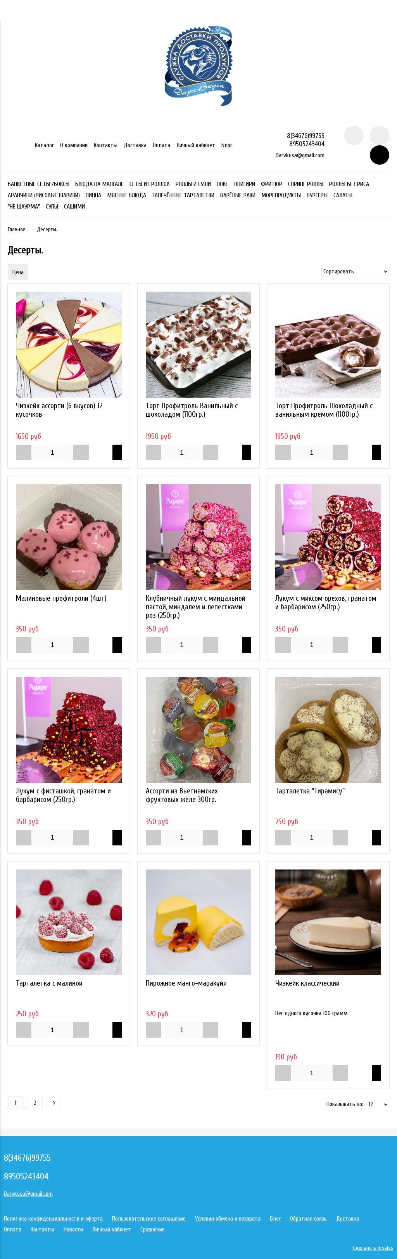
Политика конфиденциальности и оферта (53, 1218)
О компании (74, 145)
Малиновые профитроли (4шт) (61, 598)
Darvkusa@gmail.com (300, 155)
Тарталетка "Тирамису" (310, 791)
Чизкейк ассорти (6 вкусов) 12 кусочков (59, 410)
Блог (226, 145)
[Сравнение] (379, 135)
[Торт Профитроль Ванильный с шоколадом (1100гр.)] (199, 345)
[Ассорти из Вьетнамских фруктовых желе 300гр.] (199, 730)
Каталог (44, 145)
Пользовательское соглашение (149, 1218)
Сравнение (152, 1229)
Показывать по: (344, 1104)
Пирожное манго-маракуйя (186, 983)
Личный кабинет (195, 145)
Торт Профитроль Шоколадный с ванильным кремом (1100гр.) (324, 410)
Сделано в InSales (373, 1248)
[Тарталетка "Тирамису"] (328, 730)
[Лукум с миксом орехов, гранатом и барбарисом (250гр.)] (328, 537)
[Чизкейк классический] (328, 922)
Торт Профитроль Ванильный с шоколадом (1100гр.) (192, 410)
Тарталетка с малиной (49, 983)
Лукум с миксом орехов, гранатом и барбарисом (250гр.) (325, 602)
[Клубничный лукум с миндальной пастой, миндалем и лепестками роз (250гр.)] (199, 537)
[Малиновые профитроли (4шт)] (69, 537)
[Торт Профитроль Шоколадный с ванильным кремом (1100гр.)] (328, 345)
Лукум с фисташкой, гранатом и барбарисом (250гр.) (63, 795)
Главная (17, 229)
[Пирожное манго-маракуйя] (199, 922)
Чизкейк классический (307, 983)
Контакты (105, 145)
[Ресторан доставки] (198, 122)
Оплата (161, 145)
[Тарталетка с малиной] (69, 922)
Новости (73, 1229)
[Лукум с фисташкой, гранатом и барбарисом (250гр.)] (69, 730)
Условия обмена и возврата (228, 1218)
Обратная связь (308, 1218)
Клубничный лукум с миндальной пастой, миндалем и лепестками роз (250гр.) (195, 607)
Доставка (135, 145)
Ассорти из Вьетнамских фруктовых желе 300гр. (182, 795)
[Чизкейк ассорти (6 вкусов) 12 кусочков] (69, 345)
